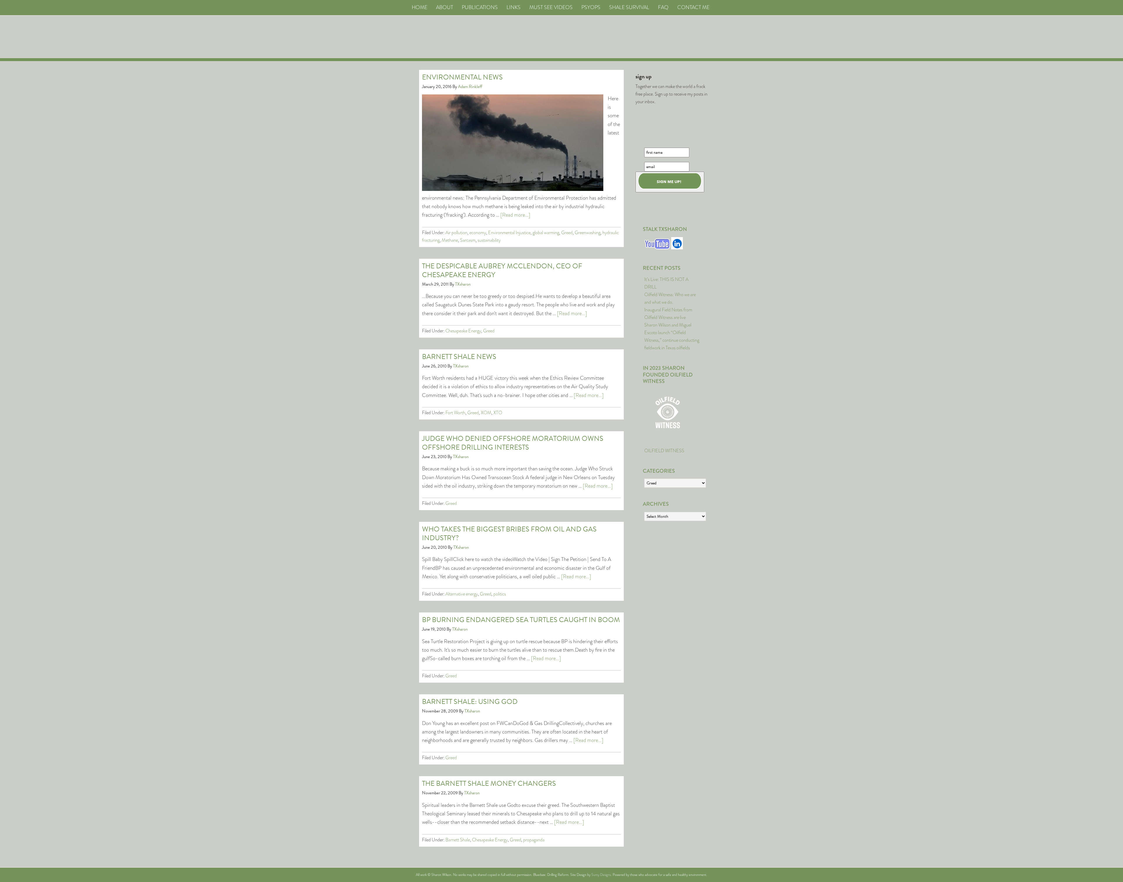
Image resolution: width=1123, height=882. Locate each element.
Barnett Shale (457, 839)
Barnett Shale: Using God (470, 701)
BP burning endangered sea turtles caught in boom (521, 620)
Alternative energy (461, 594)
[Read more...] (515, 215)
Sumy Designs (601, 874)
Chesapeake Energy (463, 330)
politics (499, 594)
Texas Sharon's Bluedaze (615, 37)
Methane (450, 240)
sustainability (489, 240)
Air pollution (456, 232)
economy (477, 232)
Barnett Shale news (459, 356)
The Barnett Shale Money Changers (489, 783)
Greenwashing (587, 232)
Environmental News (462, 77)
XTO (497, 412)
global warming (546, 232)
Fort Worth (455, 412)
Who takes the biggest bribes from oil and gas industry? (509, 533)
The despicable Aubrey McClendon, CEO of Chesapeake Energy (502, 270)
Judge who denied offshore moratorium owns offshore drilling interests (512, 443)
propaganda (534, 839)
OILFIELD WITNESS (664, 450)
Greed (567, 232)
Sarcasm (468, 240)
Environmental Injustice (509, 232)
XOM (486, 412)
